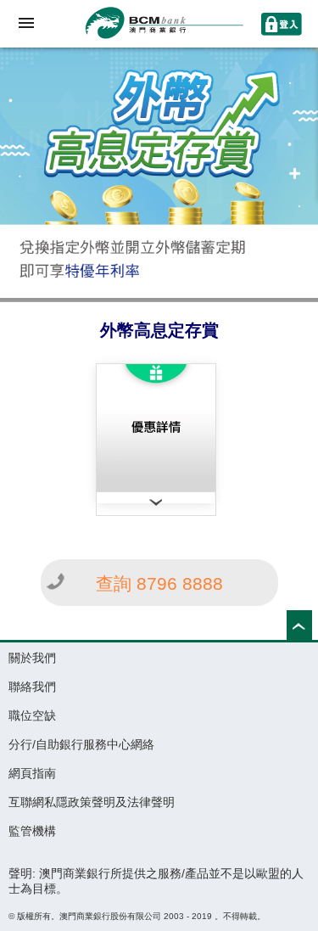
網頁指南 (32, 773)
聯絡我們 (32, 686)
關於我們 (32, 658)
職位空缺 (32, 715)
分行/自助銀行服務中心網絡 (81, 744)
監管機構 (32, 831)
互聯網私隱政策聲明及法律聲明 (91, 802)
